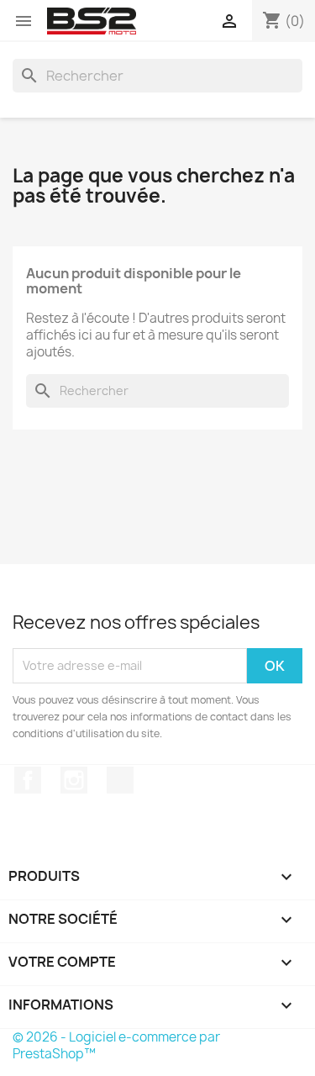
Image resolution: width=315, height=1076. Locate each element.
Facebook (27, 780)
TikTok (120, 780)
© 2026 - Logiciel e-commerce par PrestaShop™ (116, 1045)
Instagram (73, 780)
